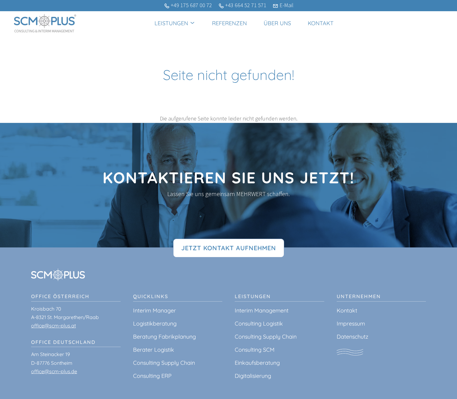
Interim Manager (154, 310)
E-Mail (286, 5)
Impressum (351, 323)
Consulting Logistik (259, 323)
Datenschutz (352, 336)
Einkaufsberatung (257, 362)
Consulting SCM (255, 349)
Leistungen (172, 23)
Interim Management (262, 310)
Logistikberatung (155, 323)
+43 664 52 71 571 (245, 5)
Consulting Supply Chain (164, 362)
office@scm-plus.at (53, 325)
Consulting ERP (152, 375)
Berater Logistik (153, 349)
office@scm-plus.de (54, 371)
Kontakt (321, 23)
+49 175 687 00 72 (191, 5)
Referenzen (229, 23)
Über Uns (277, 23)
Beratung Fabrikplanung (164, 336)
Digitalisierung (253, 375)
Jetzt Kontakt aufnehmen (228, 248)
